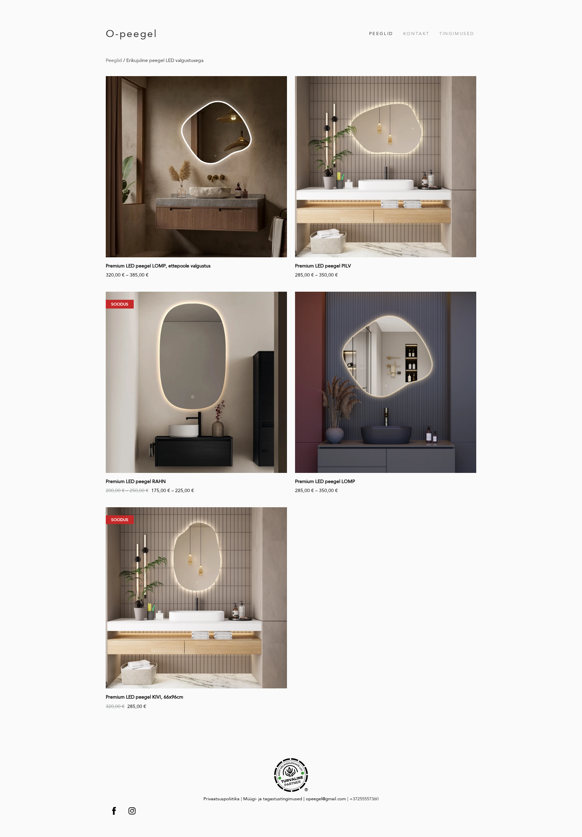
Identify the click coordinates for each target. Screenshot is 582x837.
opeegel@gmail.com (326, 798)
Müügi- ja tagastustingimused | (274, 798)
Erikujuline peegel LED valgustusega (164, 60)
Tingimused (457, 33)
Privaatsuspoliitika (221, 798)
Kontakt (416, 33)
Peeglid (381, 33)
